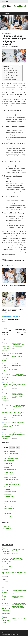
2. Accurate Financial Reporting (10, 70)
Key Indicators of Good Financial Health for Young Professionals (18, 434)
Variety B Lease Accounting (19, 590)
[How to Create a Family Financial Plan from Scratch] (6, 374)
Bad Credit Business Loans (11, 458)
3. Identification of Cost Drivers (10, 72)
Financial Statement (9, 496)
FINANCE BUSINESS (10, 469)
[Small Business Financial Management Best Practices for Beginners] (6, 423)
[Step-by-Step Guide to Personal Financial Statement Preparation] (6, 383)
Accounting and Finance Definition (11, 319)
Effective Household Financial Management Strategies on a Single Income (17, 395)
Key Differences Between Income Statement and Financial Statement (18, 414)
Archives (12, 447)
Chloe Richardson (14, 46)
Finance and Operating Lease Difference (11, 466)
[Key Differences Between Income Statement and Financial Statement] (6, 412)
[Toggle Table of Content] (19, 66)
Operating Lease (8, 506)
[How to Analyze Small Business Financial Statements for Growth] (6, 354)
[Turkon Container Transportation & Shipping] (6, 617)
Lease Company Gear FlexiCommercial (17, 597)
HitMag (16, 634)
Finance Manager (8, 486)
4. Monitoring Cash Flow (8, 74)
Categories (5, 447)
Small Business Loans (9, 508)
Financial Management (10, 491)
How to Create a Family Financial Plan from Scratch (19, 375)
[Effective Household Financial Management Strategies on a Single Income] (6, 393)
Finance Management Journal (11, 479)
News (5, 503)
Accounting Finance (6, 33)
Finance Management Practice (11, 482)
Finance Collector (8, 472)
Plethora (4, 579)
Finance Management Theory (11, 484)
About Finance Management (11, 453)
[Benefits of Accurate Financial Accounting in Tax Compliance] (14, 276)
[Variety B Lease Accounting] (6, 591)
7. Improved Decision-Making (9, 79)
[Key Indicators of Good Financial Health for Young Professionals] (6, 433)
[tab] (5, 447)
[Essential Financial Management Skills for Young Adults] (6, 364)
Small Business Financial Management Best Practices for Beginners (18, 424)
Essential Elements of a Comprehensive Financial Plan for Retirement (18, 344)
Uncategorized (7, 513)
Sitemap (5, 531)
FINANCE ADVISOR (9, 460)
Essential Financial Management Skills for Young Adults (17, 365)
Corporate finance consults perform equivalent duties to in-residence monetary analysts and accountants (19, 605)
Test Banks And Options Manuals (10, 566)
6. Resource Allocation (8, 77)
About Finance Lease (9, 451)
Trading (6, 511)
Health (6, 499)
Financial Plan (7, 494)
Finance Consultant (9, 474)
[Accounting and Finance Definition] (11, 317)
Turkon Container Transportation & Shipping (18, 617)
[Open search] (24, 13)
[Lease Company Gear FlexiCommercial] (6, 596)
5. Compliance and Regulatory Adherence (12, 75)
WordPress (9, 634)
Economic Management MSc (9, 585)
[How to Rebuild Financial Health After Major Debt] (6, 405)
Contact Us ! (6, 526)
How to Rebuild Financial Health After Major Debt (18, 406)
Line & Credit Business (10, 501)
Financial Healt (8, 489)
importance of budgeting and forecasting (12, 260)
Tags (18, 447)
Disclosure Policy (7, 528)
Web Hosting (7, 516)
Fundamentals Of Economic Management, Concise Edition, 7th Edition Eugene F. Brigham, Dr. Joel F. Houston (14, 560)
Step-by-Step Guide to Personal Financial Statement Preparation (19, 384)
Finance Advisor (8, 463)
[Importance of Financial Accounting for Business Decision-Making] (14, 300)
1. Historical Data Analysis (8, 68)
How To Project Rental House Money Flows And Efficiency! (14, 573)
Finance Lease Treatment (10, 477)
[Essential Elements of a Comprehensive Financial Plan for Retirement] (6, 343)
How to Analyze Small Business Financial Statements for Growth (17, 355)
